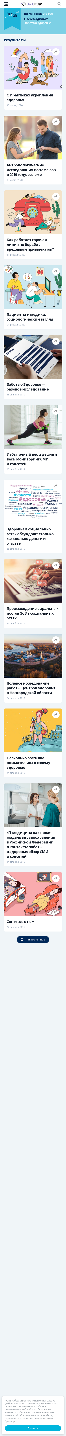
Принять (33, 1428)
